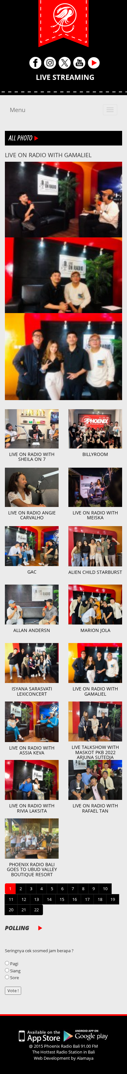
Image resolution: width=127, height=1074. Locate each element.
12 (23, 899)
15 (62, 899)
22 (36, 910)
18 (100, 899)
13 (36, 899)
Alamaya (85, 1058)
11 (11, 899)
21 (23, 910)
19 (112, 899)
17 (87, 899)
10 (105, 888)
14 (49, 899)
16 (74, 899)
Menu (17, 110)
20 (11, 910)
